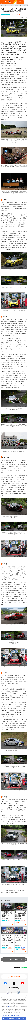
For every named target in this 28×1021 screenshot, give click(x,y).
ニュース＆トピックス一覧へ (14, 959)
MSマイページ (20, 2)
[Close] (26, 995)
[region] (14, 1007)
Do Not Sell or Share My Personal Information (14, 1018)
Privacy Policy (4, 1013)
